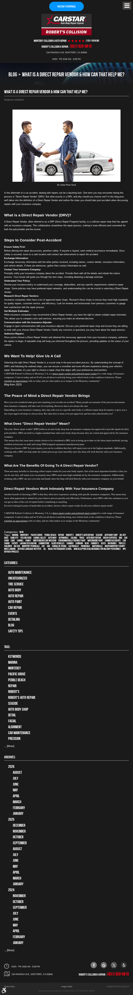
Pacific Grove (36, 535)
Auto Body (14, 590)
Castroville (73, 546)
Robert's (70, 535)
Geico (103, 543)
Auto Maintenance (20, 572)
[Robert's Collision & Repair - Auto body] (66, 24)
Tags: (7, 647)
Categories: (11, 563)
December (19, 825)
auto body (52, 537)
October (18, 837)
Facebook (94, 965)
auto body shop (111, 535)
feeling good (25, 537)
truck (81, 537)
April (16, 796)
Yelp (124, 965)
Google (104, 965)
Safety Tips (15, 631)
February (19, 808)
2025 (11, 819)
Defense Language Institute (29, 549)
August (17, 772)
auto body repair (93, 537)
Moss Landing (10, 549)
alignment (15, 727)
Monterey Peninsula (30, 546)
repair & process (11, 551)
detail (12, 715)
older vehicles (57, 543)
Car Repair (15, 607)
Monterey (24, 535)
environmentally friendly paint (71, 540)
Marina (15, 535)
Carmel (20, 540)
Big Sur (17, 546)
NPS (124, 549)
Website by (118, 986)
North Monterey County (115, 546)
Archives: (10, 757)
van (48, 546)
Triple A (122, 543)
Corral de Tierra (59, 546)
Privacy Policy (9, 986)
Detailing (14, 619)
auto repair (15, 596)
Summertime (44, 543)
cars (13, 540)
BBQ (120, 537)
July (15, 778)
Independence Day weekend (44, 540)
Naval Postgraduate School (60, 549)
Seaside (99, 535)
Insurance (112, 543)
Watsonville (97, 546)
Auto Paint (15, 602)
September (20, 843)
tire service (16, 584)
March (17, 802)
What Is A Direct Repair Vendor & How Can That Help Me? (73, 74)
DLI (44, 549)
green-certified (110, 537)
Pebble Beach (50, 535)
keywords (14, 656)
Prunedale (85, 546)
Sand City (14, 537)
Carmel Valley (39, 537)
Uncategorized (17, 578)
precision (14, 738)
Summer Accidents (113, 540)
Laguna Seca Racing (28, 543)
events (15, 543)
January (18, 813)
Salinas (74, 537)
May (15, 790)
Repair (61, 535)
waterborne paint (95, 540)
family (28, 540)
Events (12, 613)
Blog (12, 74)
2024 (11, 890)
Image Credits (66, 986)
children (8, 546)
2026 (11, 766)
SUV (43, 546)
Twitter (114, 965)
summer (69, 543)
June (16, 784)
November (19, 831)
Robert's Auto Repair (85, 535)
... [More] (9, 746)
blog (87, 543)
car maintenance (19, 733)
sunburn (79, 543)
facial (12, 721)
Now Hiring (66, 6)
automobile (64, 537)
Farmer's (95, 543)
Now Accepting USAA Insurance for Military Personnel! (97, 549)
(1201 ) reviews (92, 40)
